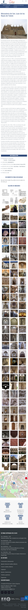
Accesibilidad (23, 605)
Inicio (4, 5)
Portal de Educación (8, 605)
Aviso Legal (23, 607)
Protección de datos (12, 604)
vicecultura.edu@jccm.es (9, 589)
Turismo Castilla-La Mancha (7, 566)
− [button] (26, 475)
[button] (14, 29)
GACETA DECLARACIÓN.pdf (8, 180)
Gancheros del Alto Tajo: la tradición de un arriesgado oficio (13, 538)
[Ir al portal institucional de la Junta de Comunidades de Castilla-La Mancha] (4, 2)
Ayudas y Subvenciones (6, 572)
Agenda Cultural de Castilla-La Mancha (9, 564)
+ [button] (26, 473)
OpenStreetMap (21, 495)
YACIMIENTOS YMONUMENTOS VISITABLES (20, 512)
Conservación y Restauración (7, 561)
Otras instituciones (22, 604)
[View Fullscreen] (26, 493)
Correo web (16, 605)
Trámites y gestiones (5, 574)
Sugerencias (3, 577)
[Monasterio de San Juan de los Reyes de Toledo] (14, 483)
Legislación (3, 569)
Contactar (4, 604)
